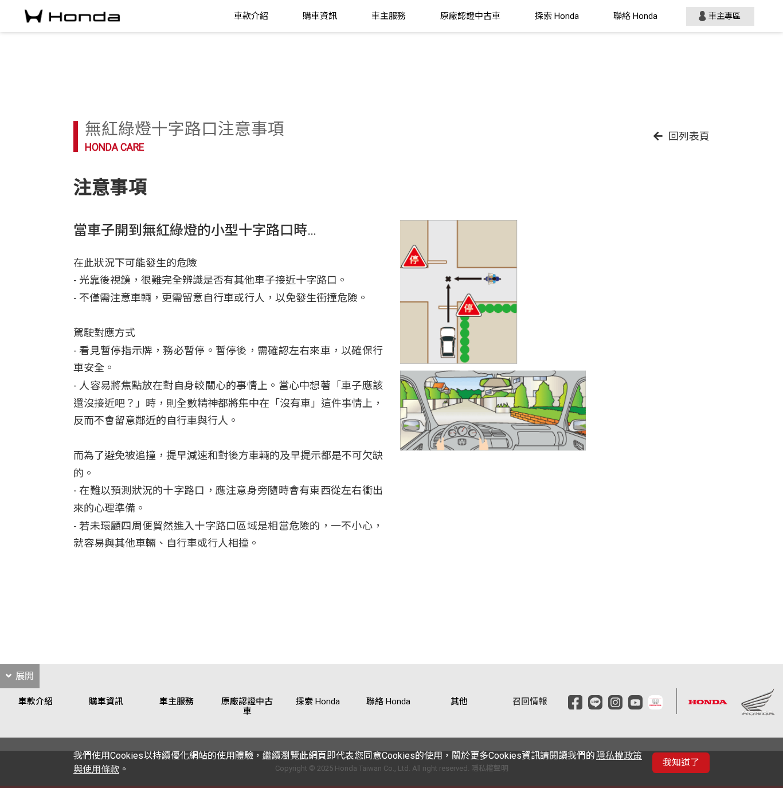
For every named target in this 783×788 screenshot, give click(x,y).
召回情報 (529, 702)
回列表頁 (689, 136)
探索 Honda (557, 16)
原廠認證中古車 (470, 16)
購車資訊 (320, 16)
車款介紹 (251, 16)
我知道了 (681, 762)
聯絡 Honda (635, 16)
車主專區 (724, 16)
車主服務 (388, 16)
